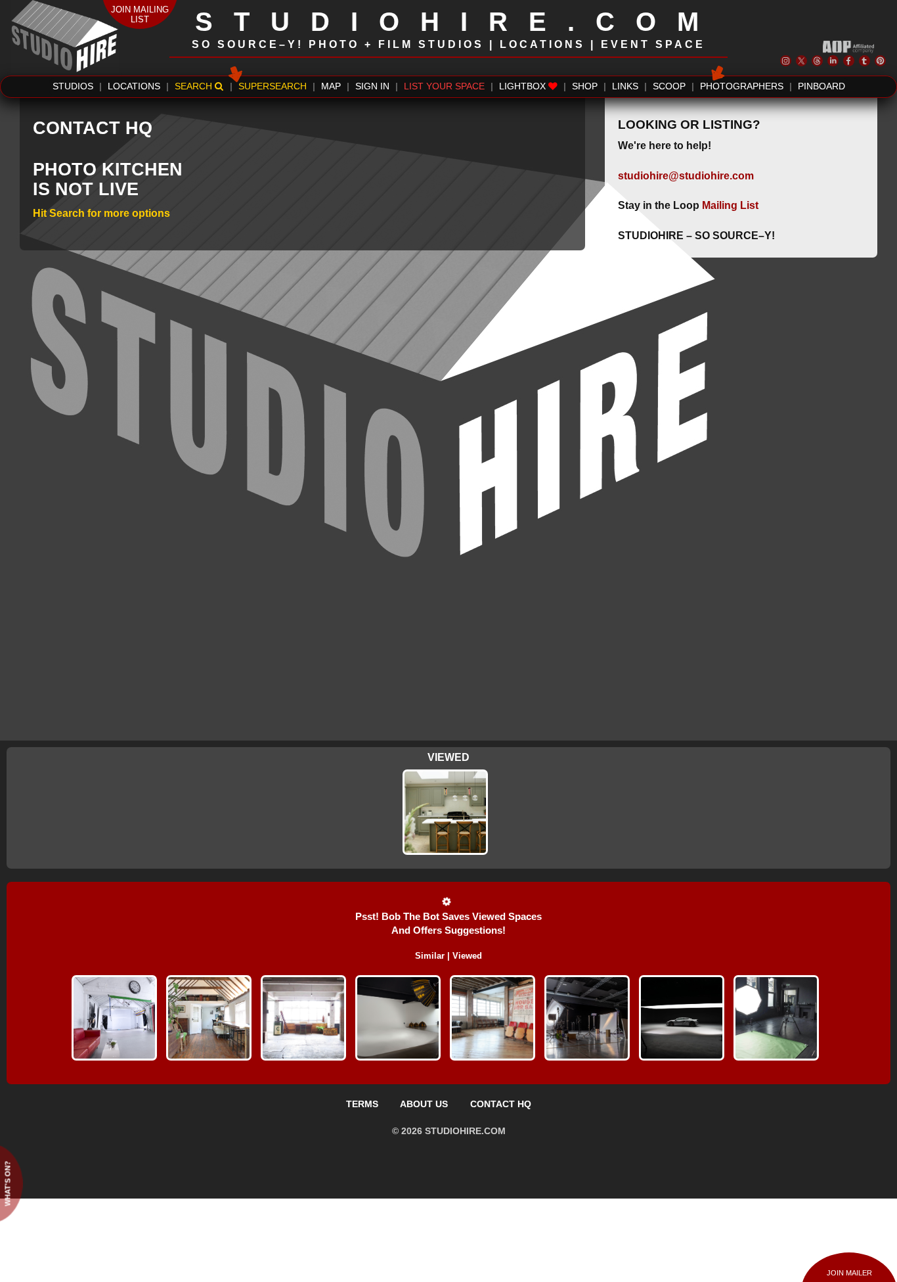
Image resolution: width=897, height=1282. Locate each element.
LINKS (625, 86)
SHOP (585, 86)
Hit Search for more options (101, 213)
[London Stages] (587, 1018)
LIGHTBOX (523, 86)
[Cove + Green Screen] (681, 1018)
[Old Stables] (209, 1018)
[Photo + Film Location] (492, 1018)
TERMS (362, 1104)
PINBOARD (821, 86)
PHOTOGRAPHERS (741, 86)
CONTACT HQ (500, 1104)
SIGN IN (372, 86)
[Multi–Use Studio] (114, 1018)
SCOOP (669, 86)
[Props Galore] (303, 1018)
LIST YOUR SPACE (444, 86)
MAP (331, 86)
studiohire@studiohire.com (686, 175)
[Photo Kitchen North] (445, 812)
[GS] (398, 1018)
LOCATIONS (134, 86)
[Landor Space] (776, 1018)
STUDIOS (73, 86)
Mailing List (730, 205)
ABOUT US (424, 1104)
